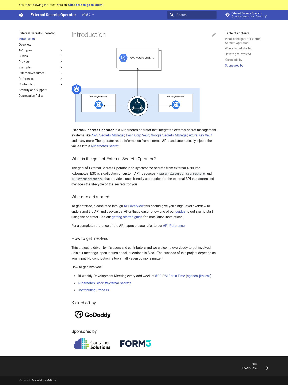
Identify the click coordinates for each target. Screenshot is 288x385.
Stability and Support (33, 90)
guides (180, 212)
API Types (25, 50)
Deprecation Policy (31, 96)
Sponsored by (234, 65)
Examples (25, 67)
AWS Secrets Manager (108, 135)
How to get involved (238, 54)
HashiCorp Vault (137, 135)
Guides (23, 56)
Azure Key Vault (200, 135)
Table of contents (237, 33)
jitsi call (204, 276)
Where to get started (238, 48)
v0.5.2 (86, 15)
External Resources (31, 73)
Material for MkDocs (44, 380)
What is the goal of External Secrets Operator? (243, 40)
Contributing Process (93, 290)
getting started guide (127, 217)
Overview (25, 44)
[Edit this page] (214, 35)
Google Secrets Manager (169, 135)
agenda (192, 276)
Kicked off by (233, 59)
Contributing (27, 84)
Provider (24, 61)
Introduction (27, 39)
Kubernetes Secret (104, 146)
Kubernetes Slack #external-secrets (104, 283)
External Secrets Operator (37, 33)
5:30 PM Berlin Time (170, 276)
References (26, 78)
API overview (134, 206)
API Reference (174, 226)
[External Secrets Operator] (21, 15)
